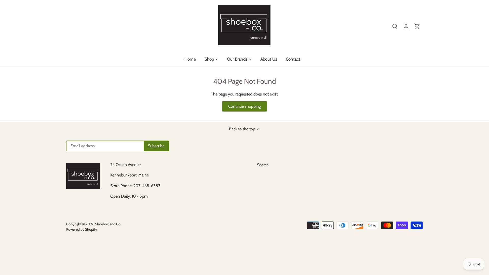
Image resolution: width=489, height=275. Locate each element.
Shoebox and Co (107, 224)
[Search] (394, 26)
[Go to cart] (417, 26)
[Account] (406, 26)
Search (263, 164)
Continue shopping (244, 106)
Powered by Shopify (81, 229)
